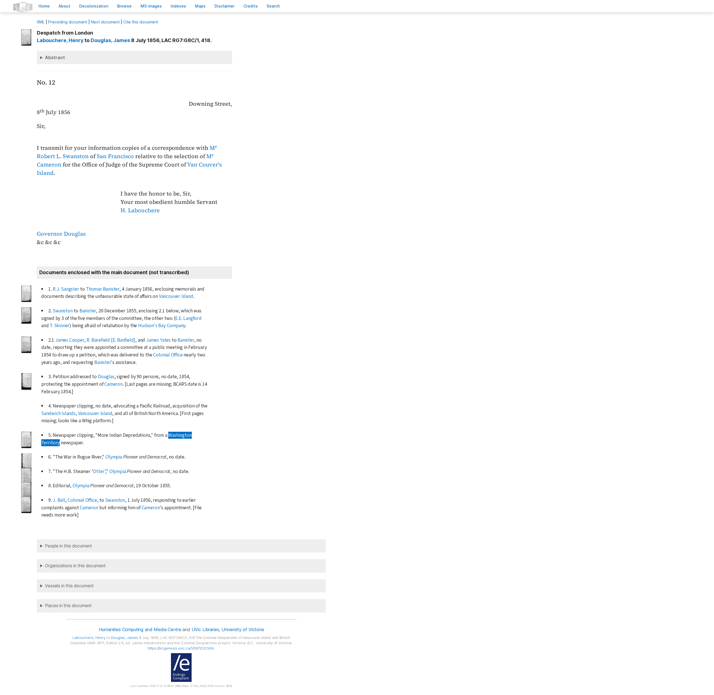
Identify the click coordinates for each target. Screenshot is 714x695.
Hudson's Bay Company (161, 325)
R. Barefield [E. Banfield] (110, 340)
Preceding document (67, 22)
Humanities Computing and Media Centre (140, 629)
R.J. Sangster (66, 289)
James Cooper (69, 340)
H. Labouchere (140, 210)
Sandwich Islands (58, 413)
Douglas (106, 376)
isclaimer (224, 6)
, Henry (60, 40)
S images (151, 6)
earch (273, 6)
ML (41, 22)
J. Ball (59, 500)
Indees (178, 6)
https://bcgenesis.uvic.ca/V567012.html (181, 648)
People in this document (68, 546)
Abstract (55, 57)
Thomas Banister (102, 289)
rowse (124, 6)
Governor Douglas (61, 234)
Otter (98, 471)
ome (44, 6)
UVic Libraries (205, 629)
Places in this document (68, 605)
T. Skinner (59, 325)
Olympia (113, 456)
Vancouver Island (176, 296)
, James (110, 40)
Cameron (113, 384)
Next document (105, 22)
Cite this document (140, 22)
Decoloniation (93, 6)
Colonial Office (167, 354)
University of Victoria (242, 629)
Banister (87, 310)
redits (250, 6)
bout (64, 6)
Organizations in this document (75, 565)
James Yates (158, 340)
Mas (200, 6)
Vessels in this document (69, 585)
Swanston (63, 310)
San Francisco (115, 156)
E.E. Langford (188, 318)
